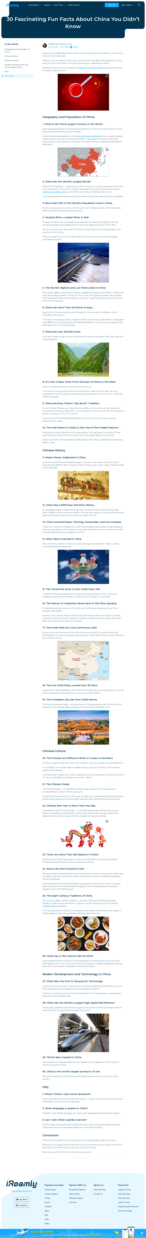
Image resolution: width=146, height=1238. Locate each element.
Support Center (124, 1190)
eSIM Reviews (124, 1198)
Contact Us (98, 1194)
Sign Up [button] (111, 5)
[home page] (12, 5)
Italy (46, 1215)
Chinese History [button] (11, 56)
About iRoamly (100, 1190)
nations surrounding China (54, 192)
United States (50, 1190)
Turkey (47, 1198)
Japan (46, 1211)
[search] (139, 5)
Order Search (74, 5)
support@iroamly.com (22, 1191)
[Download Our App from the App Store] (21, 1199)
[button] (35, 5)
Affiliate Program (76, 1198)
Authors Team (124, 1202)
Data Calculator (124, 1194)
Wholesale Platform (77, 1190)
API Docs (73, 1202)
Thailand (48, 1207)
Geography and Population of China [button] (17, 50)
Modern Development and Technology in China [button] (16, 66)
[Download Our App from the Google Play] (21, 1205)
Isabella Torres (65, 44)
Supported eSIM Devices (128, 1207)
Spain (46, 1223)
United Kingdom (51, 1194)
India (46, 1219)
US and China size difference (88, 136)
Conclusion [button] (9, 76)
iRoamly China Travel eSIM (91, 68)
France (47, 1202)
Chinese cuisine (49, 906)
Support (47, 5)
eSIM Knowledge (125, 1211)
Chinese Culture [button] (11, 60)
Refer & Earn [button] (74, 1194)
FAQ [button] (6, 71)
